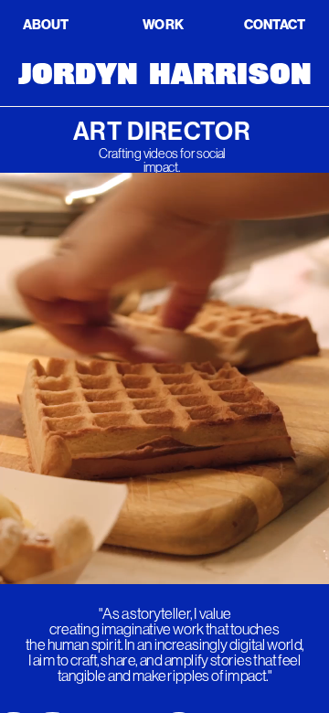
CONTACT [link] (275, 24)
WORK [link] (163, 24)
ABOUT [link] (46, 24)
